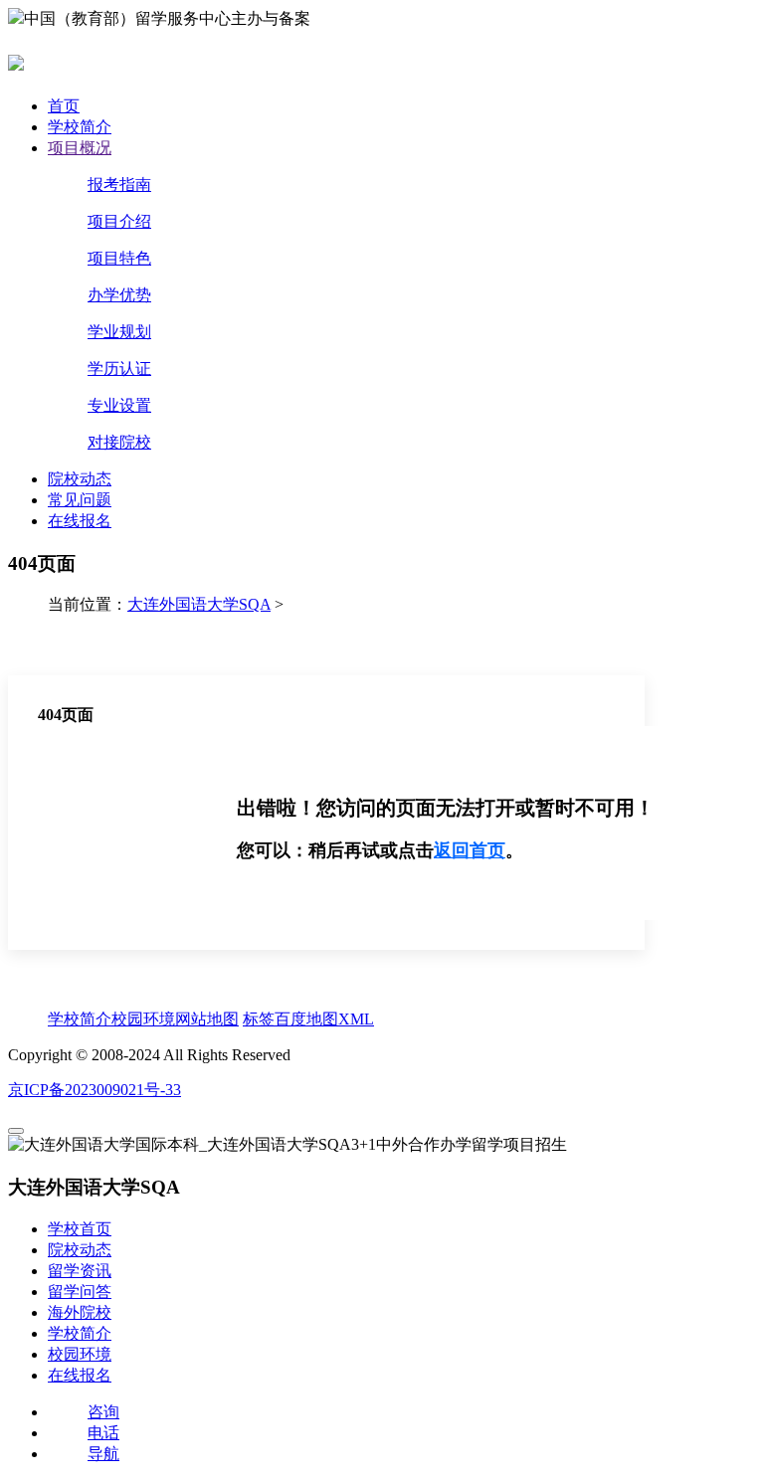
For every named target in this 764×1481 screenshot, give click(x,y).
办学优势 (119, 294)
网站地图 (207, 1019)
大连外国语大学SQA (199, 604)
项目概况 (79, 147)
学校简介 (79, 126)
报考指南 (119, 184)
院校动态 (79, 478)
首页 (64, 105)
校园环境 (143, 1019)
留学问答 (79, 1291)
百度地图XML (324, 1019)
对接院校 (119, 442)
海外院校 (79, 1312)
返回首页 (469, 850)
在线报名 (79, 520)
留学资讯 (79, 1270)
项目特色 (119, 258)
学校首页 (79, 1228)
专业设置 (119, 405)
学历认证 (119, 368)
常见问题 (79, 499)
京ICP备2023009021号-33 (94, 1089)
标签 (259, 1019)
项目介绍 (119, 221)
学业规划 (119, 331)
